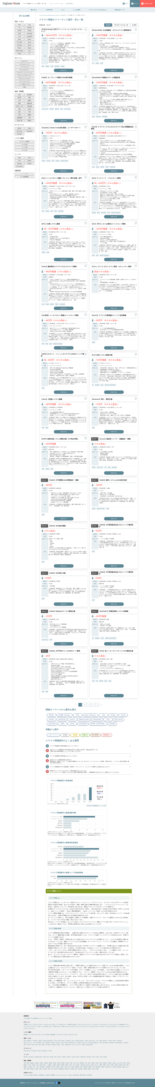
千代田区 (30, 1066)
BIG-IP (77, 1056)
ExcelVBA (111, 1042)
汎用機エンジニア (28, 1024)
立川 (34, 1066)
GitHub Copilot (19, 50)
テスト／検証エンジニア (46, 1026)
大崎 (93, 1068)
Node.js (19, 48)
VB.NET (40, 1040)
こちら (66, 751)
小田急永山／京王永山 (85, 1064)
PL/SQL (19, 53)
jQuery (62, 1042)
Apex (63, 1044)
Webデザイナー (57, 1026)
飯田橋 (62, 1064)
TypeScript (19, 45)
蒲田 (28, 1062)
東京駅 (120, 1064)
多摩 (28, 1068)
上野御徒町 (19, 117)
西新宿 (29, 120)
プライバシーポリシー (32, 1083)
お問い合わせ (50, 1083)
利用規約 (42, 1083)
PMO (24, 87)
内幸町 (67, 1062)
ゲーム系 (24, 150)
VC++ (73, 1044)
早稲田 (92, 1062)
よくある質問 (76, 9)
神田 (124, 1064)
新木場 (109, 1062)
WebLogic (114, 467)
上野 (29, 117)
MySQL (19, 128)
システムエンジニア (24, 64)
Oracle (29, 128)
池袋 (25, 1062)
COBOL (53, 1042)
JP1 (105, 467)
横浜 (128, 1064)
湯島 (19, 112)
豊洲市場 (29, 103)
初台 (19, 94)
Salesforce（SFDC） (56, 1044)
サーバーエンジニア (24, 81)
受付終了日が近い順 (121, 25)
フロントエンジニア (113, 1024)
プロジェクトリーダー (24, 78)
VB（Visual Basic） (119, 1042)
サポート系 (37, 1034)
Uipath (43, 1044)
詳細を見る (64, 70)
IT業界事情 (52, 1074)
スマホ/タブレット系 (72, 1034)
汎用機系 (26, 1034)
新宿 (125, 1062)
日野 (49, 1068)
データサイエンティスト (124, 1026)
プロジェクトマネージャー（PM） (96, 1026)
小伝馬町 (46, 1062)
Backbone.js (68, 1044)
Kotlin (25, 1044)
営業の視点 (89, 1074)
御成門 (29, 100)
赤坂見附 (85, 1066)
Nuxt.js (86, 1040)
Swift (110, 681)
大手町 (97, 1062)
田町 (101, 1062)
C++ (29, 53)
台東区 (54, 1064)
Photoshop (48, 1042)
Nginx (97, 1056)
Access (50, 1050)
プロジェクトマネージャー (24, 75)
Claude (29, 48)
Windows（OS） (101, 508)
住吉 (94, 1066)
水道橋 (114, 1066)
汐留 (89, 1062)
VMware (29, 163)
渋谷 (86, 1062)
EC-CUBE (19, 42)
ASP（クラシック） (28, 1042)
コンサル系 (24, 144)
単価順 (134, 25)
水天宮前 (45, 1068)
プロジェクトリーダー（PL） (30, 1026)
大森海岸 (50, 1064)
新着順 (108, 25)
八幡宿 (100, 1064)
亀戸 (76, 1068)
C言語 (66, 1042)
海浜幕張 (32, 1062)
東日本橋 (98, 1066)
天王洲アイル (108, 1066)
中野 (29, 112)
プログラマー (24, 61)
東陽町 (25, 1066)
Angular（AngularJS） (93, 1042)
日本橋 (36, 1062)
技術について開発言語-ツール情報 (41, 1074)
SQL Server (19, 131)
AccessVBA (105, 1042)
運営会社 (22, 1083)
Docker (29, 45)
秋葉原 (63, 1062)
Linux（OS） (45, 109)
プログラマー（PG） (37, 1024)
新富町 (25, 1064)
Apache (69, 1056)
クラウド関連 (24, 174)
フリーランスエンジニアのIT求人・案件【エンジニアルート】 (110, 1082)
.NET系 (19, 30)
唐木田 (89, 1068)
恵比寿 (58, 1062)
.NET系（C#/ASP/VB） (110, 385)
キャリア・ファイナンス (61, 1074)
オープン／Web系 (24, 141)
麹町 (93, 1064)
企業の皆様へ (70, 3)
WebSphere (83, 1056)
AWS (19, 157)
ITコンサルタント (24, 70)
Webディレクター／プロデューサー (70, 1026)
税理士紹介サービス (120, 9)
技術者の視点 (83, 1074)
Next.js (29, 42)
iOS (97, 681)
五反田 (57, 1066)
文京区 (29, 109)
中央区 (128, 1062)
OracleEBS (29, 36)
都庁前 (19, 97)
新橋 (71, 1062)
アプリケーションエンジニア (24, 72)
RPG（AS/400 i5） (28, 1040)
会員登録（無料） (149, 3)
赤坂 (81, 1066)
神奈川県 (80, 1068)
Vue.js (72, 1040)
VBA (101, 1042)
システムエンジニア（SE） (49, 1024)
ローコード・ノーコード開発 (45, 1018)
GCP (19, 160)
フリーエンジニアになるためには (97, 9)
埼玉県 (85, 1068)
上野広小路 (19, 120)
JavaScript (29, 33)
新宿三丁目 (67, 1068)
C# (19, 27)
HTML (19, 33)
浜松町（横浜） (43, 1064)
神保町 (104, 1064)
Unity (101, 1056)
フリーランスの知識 (28, 1074)
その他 (69, 1074)
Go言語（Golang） (115, 212)
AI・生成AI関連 (24, 176)
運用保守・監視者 (72, 1024)
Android (101, 681)
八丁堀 (29, 1064)
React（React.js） (90, 715)
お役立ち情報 (76, 1074)
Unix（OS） (84, 1042)
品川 (52, 1068)
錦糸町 (90, 1066)
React (19, 39)
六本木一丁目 (19, 106)
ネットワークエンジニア (29, 1028)
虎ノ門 (96, 1064)
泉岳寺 (102, 1066)
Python (29, 39)
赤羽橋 (96, 1068)
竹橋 (19, 109)
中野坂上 (32, 1068)
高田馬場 (29, 106)
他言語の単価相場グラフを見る (97, 805)
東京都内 (29, 94)
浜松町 (33, 1064)
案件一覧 (33, 9)
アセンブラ (78, 1044)
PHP (19, 25)
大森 (37, 1064)
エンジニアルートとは (57, 3)
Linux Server (19, 166)
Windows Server (38, 1056)
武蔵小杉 (105, 1062)
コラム (63, 9)
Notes (36, 1044)
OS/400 (25, 1056)
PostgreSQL (29, 131)
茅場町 (116, 1064)
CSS (19, 36)
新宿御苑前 (61, 1068)
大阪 (74, 1062)
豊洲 (19, 103)
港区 (29, 97)
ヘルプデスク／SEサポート (111, 1026)
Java (29, 25)
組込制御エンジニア (123, 1024)
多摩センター (125, 1066)
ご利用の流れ (49, 9)
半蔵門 (112, 1064)
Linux (29, 50)
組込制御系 (52, 1034)
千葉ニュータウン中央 (117, 1062)
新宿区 (55, 1068)
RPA (40, 1044)
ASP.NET (29, 27)
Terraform (19, 163)
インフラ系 (24, 147)
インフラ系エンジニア (24, 84)
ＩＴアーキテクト (24, 67)
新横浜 (50, 1062)
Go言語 (29, 30)
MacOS (105, 1056)
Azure (29, 157)
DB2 (25, 1050)
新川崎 (54, 1062)
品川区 (53, 1066)
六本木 (19, 115)
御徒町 (29, 115)
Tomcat (73, 1056)
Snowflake (19, 134)
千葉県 (41, 1062)
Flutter (110, 1040)
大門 (19, 100)
